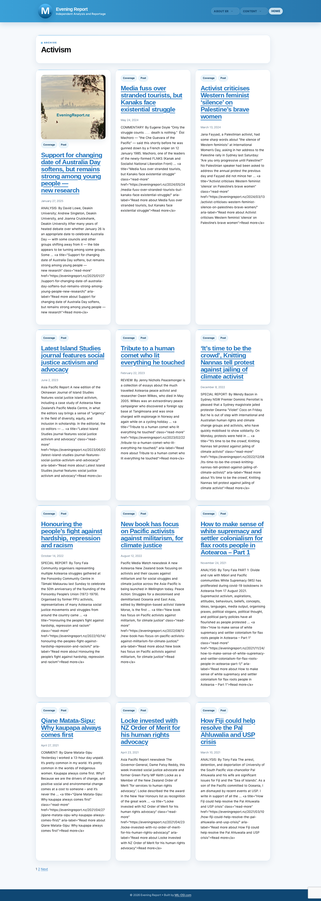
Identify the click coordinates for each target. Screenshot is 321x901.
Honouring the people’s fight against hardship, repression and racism (71, 534)
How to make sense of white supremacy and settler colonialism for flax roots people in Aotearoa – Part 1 (232, 538)
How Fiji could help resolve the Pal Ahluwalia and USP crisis (228, 731)
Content (250, 11)
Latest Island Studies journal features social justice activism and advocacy (72, 359)
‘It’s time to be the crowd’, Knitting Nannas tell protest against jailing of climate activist (227, 362)
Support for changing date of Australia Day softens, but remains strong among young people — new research (71, 172)
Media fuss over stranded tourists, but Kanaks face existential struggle (151, 98)
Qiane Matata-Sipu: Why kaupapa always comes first (71, 727)
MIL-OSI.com (183, 895)
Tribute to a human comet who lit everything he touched (152, 355)
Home (275, 11)
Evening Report (71, 9)
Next (44, 869)
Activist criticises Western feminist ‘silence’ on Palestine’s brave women (225, 102)
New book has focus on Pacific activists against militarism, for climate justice (152, 534)
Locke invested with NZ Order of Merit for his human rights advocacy (150, 731)
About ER (221, 11)
